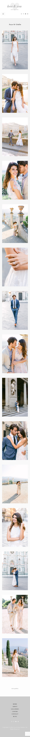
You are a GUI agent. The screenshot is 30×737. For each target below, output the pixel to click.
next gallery (15, 688)
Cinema (15, 711)
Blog (15, 716)
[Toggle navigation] (3, 13)
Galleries (15, 709)
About (15, 706)
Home (15, 704)
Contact (15, 714)
